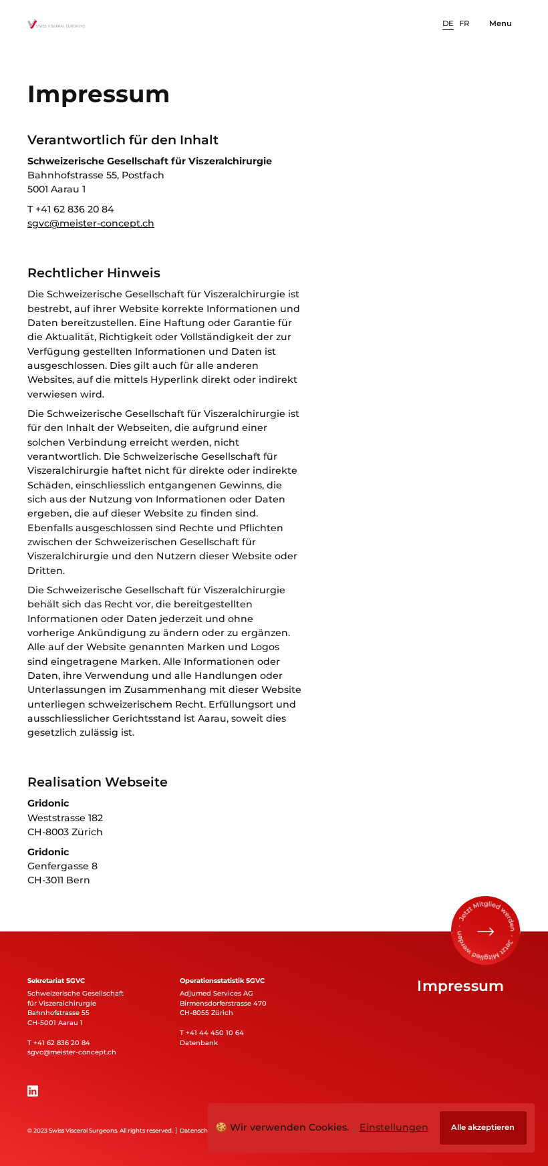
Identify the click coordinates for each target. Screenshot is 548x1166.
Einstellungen (394, 1127)
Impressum (460, 985)
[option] (448, 24)
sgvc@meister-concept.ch (90, 223)
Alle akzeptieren (483, 1127)
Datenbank (199, 1042)
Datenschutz (198, 1130)
